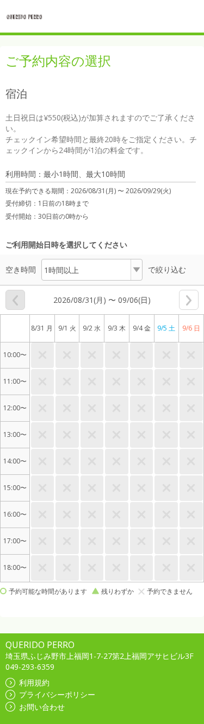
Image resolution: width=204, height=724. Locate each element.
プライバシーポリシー (57, 694)
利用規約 (34, 682)
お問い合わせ (42, 707)
